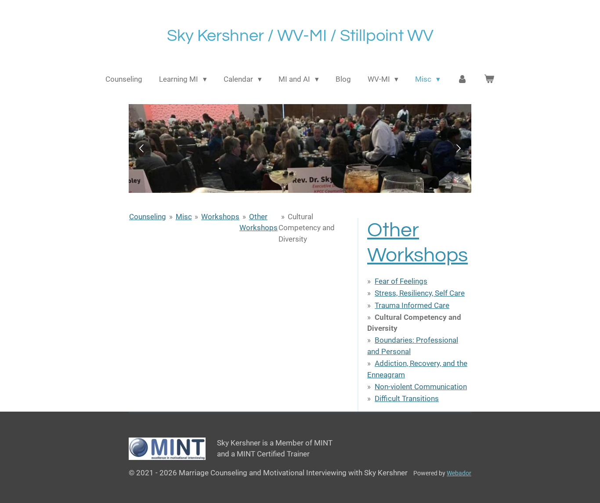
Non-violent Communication (421, 386)
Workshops (220, 216)
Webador (459, 473)
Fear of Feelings (401, 281)
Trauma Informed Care (412, 305)
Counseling (147, 216)
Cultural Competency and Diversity (306, 227)
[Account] (462, 79)
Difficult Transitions (407, 398)
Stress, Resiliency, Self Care (420, 293)
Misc (184, 216)
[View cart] (489, 79)
